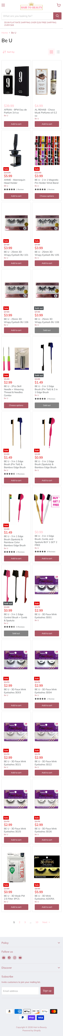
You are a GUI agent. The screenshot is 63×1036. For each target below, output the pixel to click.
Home (5, 32)
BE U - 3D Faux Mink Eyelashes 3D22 (46, 763)
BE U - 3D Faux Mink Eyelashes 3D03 (15, 691)
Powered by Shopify (31, 1030)
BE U (6, 186)
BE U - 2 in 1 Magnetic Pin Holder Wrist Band (46, 181)
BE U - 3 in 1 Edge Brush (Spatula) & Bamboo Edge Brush (45, 464)
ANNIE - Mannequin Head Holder (14, 181)
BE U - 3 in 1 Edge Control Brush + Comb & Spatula (15, 617)
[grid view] (51, 52)
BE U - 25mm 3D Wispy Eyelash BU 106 (16, 321)
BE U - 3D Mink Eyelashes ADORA (44, 897)
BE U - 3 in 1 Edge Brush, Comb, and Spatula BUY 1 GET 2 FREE (46, 540)
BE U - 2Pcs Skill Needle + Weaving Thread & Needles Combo (14, 391)
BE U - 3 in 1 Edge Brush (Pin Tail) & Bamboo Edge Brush (15, 464)
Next (45, 922)
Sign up (47, 990)
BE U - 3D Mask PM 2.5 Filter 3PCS (14, 897)
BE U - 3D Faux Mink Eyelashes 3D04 (46, 691)
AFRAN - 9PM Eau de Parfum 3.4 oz (15, 111)
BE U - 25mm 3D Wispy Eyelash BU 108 (47, 321)
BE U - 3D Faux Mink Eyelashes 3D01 (46, 616)
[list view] (58, 52)
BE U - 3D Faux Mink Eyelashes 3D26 (46, 830)
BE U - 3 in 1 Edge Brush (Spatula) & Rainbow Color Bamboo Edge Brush (15, 541)
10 (36, 922)
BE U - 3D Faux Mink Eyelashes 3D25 (15, 830)
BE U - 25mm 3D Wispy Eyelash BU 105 (47, 253)
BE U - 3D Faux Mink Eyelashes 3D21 (15, 763)
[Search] (57, 15)
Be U (6, 115)
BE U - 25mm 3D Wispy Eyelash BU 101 (16, 253)
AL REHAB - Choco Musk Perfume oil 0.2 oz (46, 112)
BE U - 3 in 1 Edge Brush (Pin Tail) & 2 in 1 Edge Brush (46, 389)
